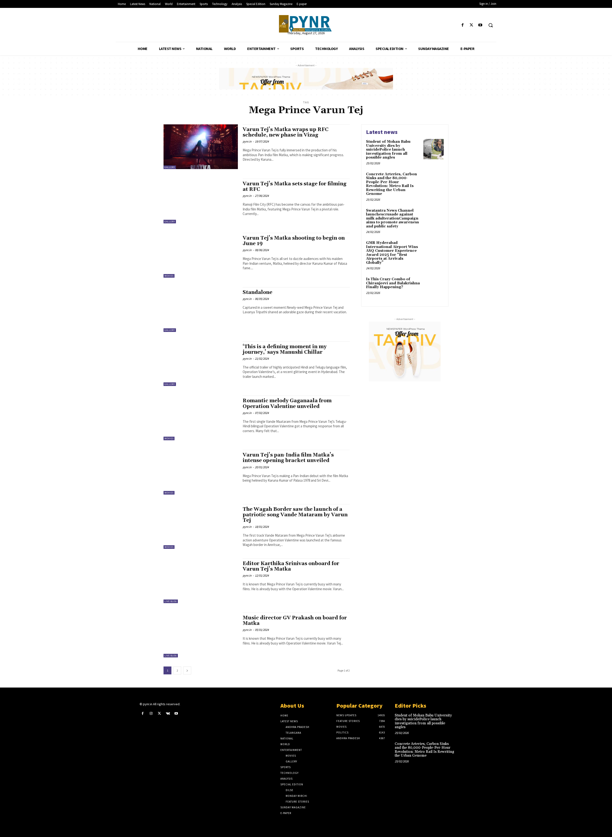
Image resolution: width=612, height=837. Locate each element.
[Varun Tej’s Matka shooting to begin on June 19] (201, 255)
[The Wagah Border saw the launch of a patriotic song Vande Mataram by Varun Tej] (201, 526)
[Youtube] (480, 25)
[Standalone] (201, 309)
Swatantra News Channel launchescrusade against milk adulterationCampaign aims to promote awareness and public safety (392, 218)
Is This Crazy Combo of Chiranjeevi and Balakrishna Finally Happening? (393, 283)
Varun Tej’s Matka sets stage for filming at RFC (294, 187)
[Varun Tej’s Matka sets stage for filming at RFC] (201, 201)
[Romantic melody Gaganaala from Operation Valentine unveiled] (201, 418)
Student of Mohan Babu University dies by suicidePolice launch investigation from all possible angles (388, 149)
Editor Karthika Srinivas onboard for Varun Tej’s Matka (291, 566)
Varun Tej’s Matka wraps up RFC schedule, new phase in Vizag (285, 132)
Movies (169, 275)
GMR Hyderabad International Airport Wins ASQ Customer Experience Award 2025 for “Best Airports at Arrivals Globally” (392, 253)
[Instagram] (151, 713)
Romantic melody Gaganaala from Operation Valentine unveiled (287, 403)
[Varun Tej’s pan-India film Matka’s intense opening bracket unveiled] (201, 472)
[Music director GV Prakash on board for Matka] (201, 635)
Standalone (257, 292)
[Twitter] (471, 25)
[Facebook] (462, 25)
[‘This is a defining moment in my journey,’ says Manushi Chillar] (201, 363)
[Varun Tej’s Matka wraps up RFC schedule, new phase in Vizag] (201, 146)
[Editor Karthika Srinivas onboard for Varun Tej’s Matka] (201, 580)
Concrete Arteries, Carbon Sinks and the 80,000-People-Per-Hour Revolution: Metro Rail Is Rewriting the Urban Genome (391, 184)
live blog (170, 601)
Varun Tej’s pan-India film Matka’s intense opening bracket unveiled (288, 458)
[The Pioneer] (306, 24)
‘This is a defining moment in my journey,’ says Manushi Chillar (285, 349)
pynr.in (247, 141)
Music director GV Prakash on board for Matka (295, 621)
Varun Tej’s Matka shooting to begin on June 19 (294, 241)
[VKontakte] (168, 713)
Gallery (169, 167)
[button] (490, 25)
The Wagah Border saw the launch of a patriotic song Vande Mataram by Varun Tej (295, 514)
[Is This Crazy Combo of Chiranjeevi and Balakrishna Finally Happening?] (433, 286)
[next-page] (187, 670)
